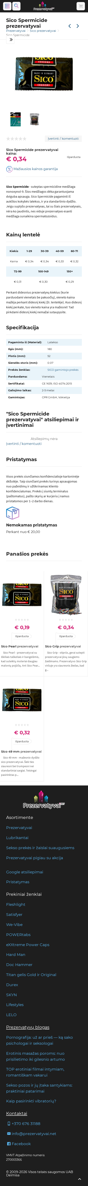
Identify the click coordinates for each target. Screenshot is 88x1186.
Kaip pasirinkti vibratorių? (31, 1100)
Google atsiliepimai (24, 871)
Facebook (21, 1143)
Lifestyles (15, 1004)
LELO (11, 1014)
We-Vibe (14, 924)
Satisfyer (14, 914)
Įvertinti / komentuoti (63, 138)
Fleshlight (15, 904)
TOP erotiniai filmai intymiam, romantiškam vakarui (35, 1072)
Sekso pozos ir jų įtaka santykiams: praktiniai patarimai (39, 1088)
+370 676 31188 (26, 1123)
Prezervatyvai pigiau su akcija (34, 857)
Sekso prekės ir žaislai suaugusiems (40, 847)
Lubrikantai (17, 837)
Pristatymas (17, 881)
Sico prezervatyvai (43, 31)
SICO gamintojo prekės (62, 369)
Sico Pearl (19, 646)
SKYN (11, 994)
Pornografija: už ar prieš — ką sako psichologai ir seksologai (39, 1040)
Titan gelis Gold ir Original (31, 974)
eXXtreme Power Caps (27, 944)
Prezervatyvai (16, 31)
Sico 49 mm (21, 751)
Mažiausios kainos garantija (35, 169)
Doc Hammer (19, 964)
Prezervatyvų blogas (27, 1027)
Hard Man (15, 954)
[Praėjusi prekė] (69, 26)
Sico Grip (63, 646)
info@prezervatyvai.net (34, 1133)
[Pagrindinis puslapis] (44, 6)
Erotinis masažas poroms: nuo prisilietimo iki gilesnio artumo (35, 1056)
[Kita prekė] (78, 26)
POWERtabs (18, 934)
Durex (12, 984)
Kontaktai (16, 1113)
